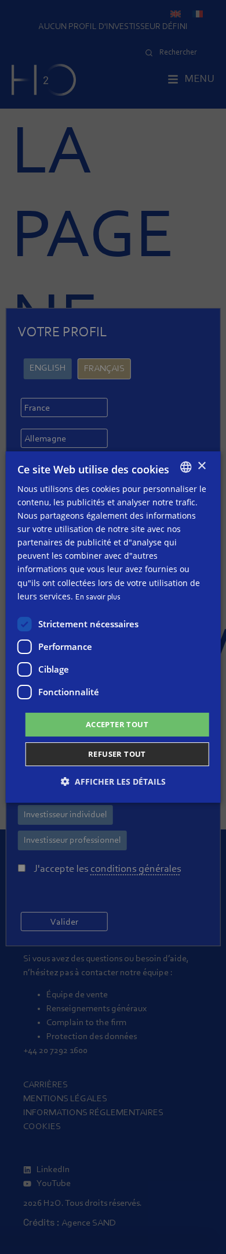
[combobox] (185, 467)
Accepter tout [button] (117, 724)
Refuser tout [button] (117, 754)
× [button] (201, 466)
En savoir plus (98, 598)
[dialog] (113, 627)
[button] (113, 781)
